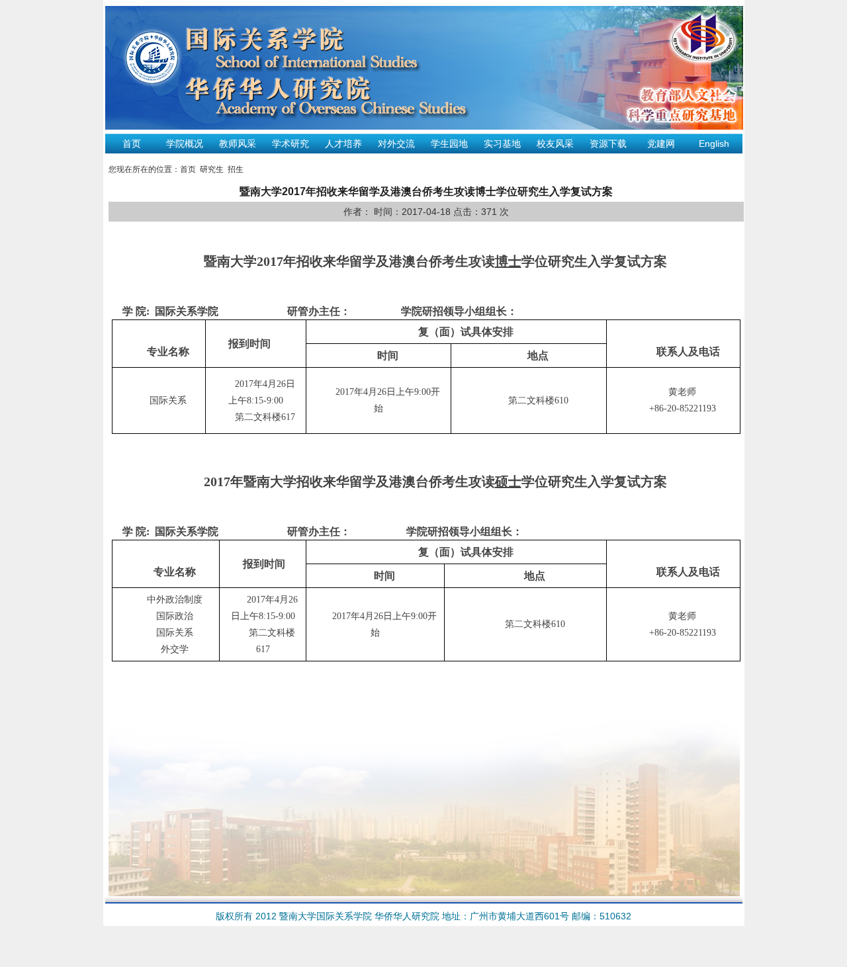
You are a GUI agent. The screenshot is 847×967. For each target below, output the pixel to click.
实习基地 (502, 143)
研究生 (212, 169)
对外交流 (396, 143)
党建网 (661, 143)
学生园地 (449, 143)
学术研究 (290, 143)
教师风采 (237, 143)
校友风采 (555, 143)
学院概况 (184, 143)
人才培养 (343, 143)
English (714, 143)
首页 (131, 143)
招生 (236, 169)
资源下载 (608, 143)
